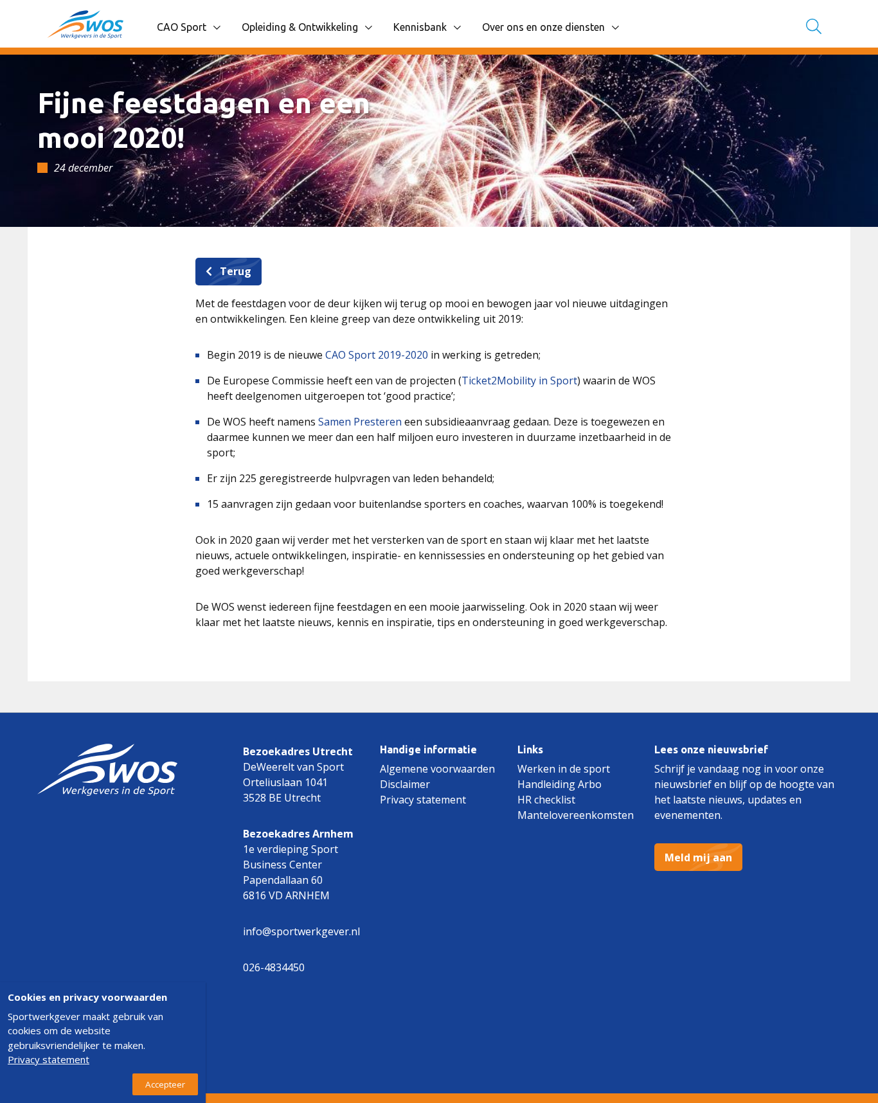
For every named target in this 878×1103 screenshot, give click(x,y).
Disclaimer (405, 784)
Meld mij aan (698, 857)
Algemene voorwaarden (437, 769)
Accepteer (165, 1084)
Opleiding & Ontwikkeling (300, 27)
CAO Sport (181, 27)
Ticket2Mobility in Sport (519, 380)
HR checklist (546, 800)
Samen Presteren (361, 422)
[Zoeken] (813, 27)
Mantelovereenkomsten (575, 815)
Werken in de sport (563, 769)
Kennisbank (420, 27)
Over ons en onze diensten (543, 27)
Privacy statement (423, 800)
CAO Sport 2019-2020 (375, 355)
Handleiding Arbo (559, 784)
